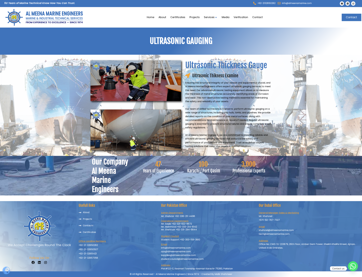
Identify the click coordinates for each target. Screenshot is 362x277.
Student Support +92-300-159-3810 (180, 239)
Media (225, 17)
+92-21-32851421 (88, 253)
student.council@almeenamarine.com (182, 259)
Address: (263, 240)
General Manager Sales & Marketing (279, 212)
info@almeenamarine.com (176, 247)
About (162, 17)
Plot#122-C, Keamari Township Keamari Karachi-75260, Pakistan (197, 268)
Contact (257, 17)
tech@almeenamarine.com (274, 234)
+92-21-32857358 (88, 257)
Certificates (177, 17)
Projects (194, 17)
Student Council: (170, 236)
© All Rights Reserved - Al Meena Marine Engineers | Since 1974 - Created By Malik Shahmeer (181, 274)
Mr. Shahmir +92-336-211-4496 (178, 216)
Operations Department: (175, 221)
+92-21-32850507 (88, 249)
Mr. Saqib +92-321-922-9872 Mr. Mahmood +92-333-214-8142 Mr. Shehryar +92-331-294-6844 (179, 226)
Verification (241, 17)
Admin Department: (172, 212)
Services (209, 17)
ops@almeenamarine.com (176, 251)
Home (150, 17)
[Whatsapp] (353, 268)
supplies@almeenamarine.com (178, 255)
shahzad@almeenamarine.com (276, 230)
